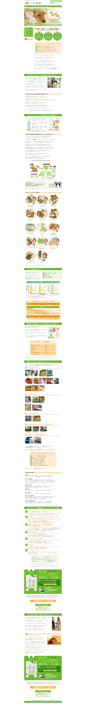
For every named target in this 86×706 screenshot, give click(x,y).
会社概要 (27, 28)
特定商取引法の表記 (29, 30)
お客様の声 (42, 6)
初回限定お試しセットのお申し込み (43, 601)
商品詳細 (34, 6)
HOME (28, 6)
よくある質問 (50, 6)
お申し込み (58, 6)
